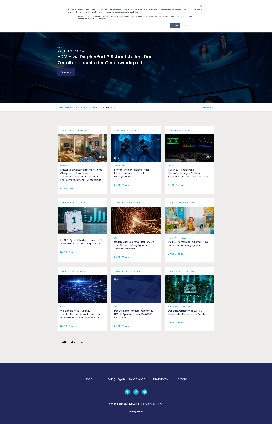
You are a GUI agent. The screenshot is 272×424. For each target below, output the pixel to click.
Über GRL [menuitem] (91, 379)
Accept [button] (175, 25)
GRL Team (80, 51)
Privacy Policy (136, 412)
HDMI (59, 48)
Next (83, 342)
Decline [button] (188, 25)
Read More (66, 72)
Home (60, 107)
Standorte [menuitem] (160, 379)
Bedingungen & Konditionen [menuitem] (125, 379)
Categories (207, 107)
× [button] (201, 5)
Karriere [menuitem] (181, 379)
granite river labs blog (80, 107)
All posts (68, 342)
